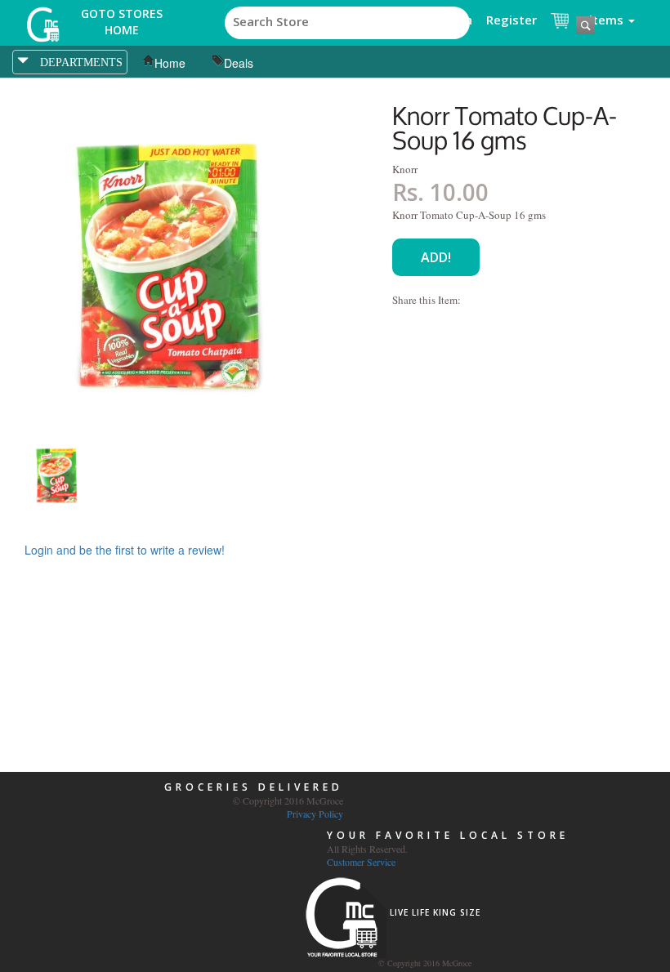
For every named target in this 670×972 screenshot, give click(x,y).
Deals (238, 63)
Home (169, 63)
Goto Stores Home (122, 22)
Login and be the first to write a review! (125, 550)
